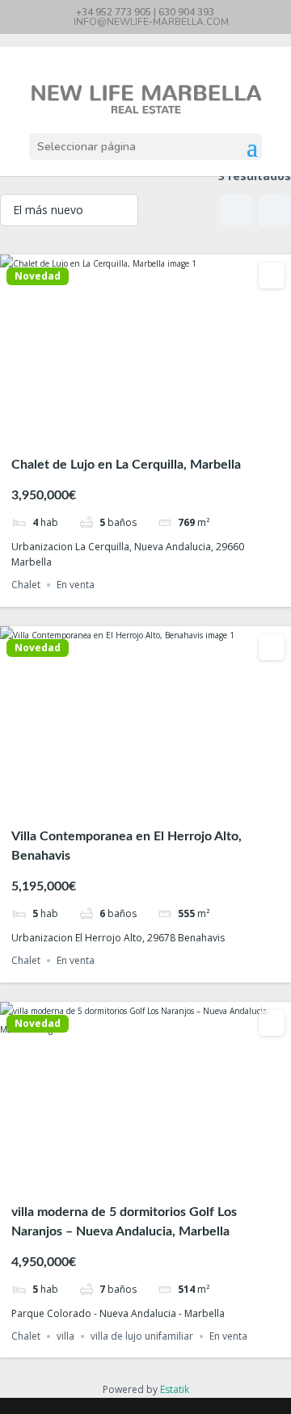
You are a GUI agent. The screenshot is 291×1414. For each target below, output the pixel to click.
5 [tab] (174, 430)
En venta (76, 584)
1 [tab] (116, 430)
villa (65, 1336)
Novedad (38, 276)
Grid (236, 211)
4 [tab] (160, 430)
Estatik (174, 1389)
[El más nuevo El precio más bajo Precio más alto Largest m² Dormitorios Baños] (69, 210)
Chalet (25, 584)
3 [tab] (145, 430)
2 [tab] (131, 430)
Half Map (275, 211)
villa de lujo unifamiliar (142, 1336)
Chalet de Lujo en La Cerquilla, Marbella (126, 464)
